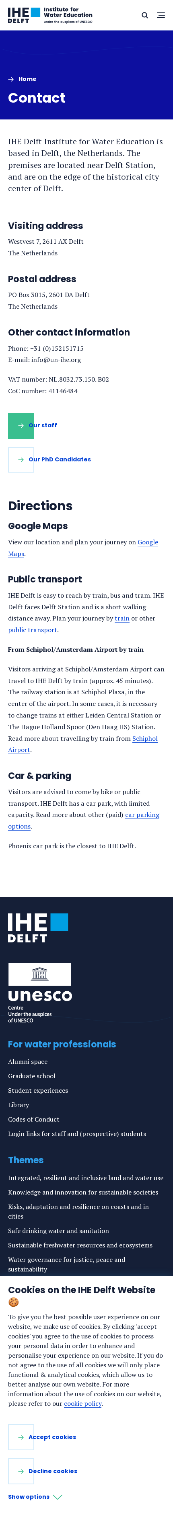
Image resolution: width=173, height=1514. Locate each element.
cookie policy (82, 1403)
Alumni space (27, 1061)
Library (18, 1104)
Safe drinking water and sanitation (58, 1230)
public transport (32, 629)
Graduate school (32, 1075)
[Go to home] (38, 928)
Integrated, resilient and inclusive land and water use (85, 1177)
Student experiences (38, 1090)
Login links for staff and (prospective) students (77, 1133)
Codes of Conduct (34, 1119)
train (122, 618)
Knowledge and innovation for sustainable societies (83, 1192)
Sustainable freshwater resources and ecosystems (80, 1245)
